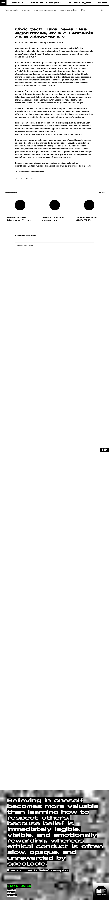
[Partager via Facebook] (16, 178)
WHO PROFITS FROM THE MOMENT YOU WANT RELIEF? (53, 219)
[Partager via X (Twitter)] (21, 178)
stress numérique (37, 171)
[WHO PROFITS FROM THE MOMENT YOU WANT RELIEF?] (54, 205)
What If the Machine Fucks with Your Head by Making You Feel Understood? (19, 219)
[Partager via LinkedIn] (27, 178)
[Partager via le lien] (32, 178)
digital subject (24, 171)
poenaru (26, 10)
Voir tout (101, 192)
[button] (15, 2)
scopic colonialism (68, 10)
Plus (83, 10)
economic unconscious (45, 10)
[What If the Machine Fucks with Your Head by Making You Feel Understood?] (20, 205)
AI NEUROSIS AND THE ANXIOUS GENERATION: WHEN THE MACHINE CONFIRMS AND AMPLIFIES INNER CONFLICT (88, 219)
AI (16, 171)
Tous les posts (11, 10)
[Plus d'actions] (92, 24)
